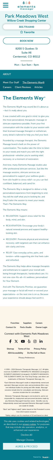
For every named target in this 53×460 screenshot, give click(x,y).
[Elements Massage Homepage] (26, 5)
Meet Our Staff (11, 82)
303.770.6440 (26, 27)
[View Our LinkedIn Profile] (41, 341)
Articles (38, 87)
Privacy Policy (40, 349)
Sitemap (10, 349)
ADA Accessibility (15, 353)
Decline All (26, 434)
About (7, 74)
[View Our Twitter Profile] (16, 341)
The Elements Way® (33, 82)
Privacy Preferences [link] (27, 358)
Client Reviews (23, 87)
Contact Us (11, 327)
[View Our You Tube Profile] (23, 341)
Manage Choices (25, 439)
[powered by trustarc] (45, 457)
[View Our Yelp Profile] (29, 341)
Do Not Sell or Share (36, 353)
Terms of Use (24, 349)
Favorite (28, 32)
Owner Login (41, 327)
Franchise (15, 323)
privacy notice (29, 424)
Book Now (26, 41)
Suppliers (27, 323)
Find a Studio (26, 327)
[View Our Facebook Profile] (10, 341)
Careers (7, 87)
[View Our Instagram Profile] (35, 341)
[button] (5, 5)
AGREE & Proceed (26, 446)
